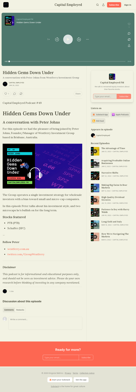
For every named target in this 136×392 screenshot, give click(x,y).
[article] (112, 151)
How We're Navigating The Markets (115, 235)
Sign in (127, 4)
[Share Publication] (103, 4)
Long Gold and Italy (111, 221)
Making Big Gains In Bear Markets (114, 186)
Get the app (81, 379)
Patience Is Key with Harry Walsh (115, 210)
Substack (55, 386)
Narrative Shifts (109, 172)
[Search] (97, 4)
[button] (48, 39)
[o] (95, 151)
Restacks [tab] (20, 310)
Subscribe (114, 4)
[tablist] (14, 310)
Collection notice (87, 373)
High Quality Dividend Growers (112, 198)
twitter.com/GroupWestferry (25, 254)
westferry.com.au (18, 249)
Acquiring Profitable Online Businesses (115, 161)
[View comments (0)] (129, 33)
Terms (75, 373)
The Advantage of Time (113, 148)
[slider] (67, 61)
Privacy (68, 373)
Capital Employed (16, 83)
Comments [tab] (9, 310)
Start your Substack (61, 379)
